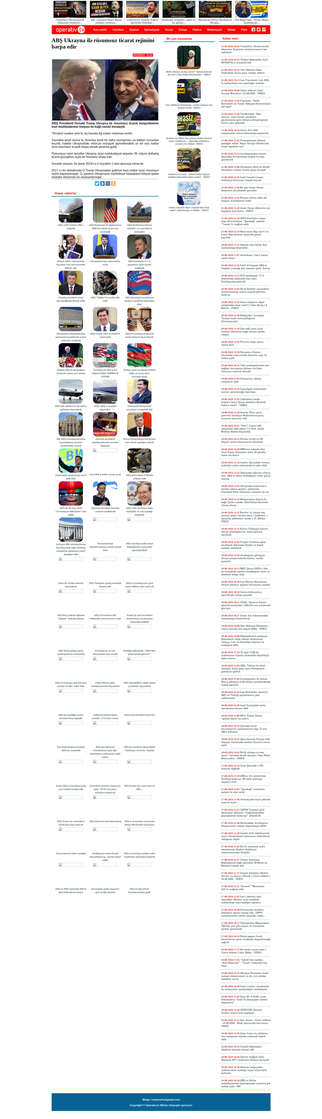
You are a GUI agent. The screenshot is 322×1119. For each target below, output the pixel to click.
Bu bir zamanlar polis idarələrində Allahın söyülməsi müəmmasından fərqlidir (243, 849)
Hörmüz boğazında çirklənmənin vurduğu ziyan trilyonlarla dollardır (244, 1070)
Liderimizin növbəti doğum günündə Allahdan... (142, 21)
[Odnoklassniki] (113, 183)
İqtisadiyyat (151, 29)
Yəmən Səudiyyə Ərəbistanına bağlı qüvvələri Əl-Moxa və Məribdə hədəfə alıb (244, 862)
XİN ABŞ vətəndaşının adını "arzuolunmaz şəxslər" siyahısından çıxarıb (70, 442)
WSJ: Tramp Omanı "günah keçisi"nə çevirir (241, 717)
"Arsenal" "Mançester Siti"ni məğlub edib (242, 888)
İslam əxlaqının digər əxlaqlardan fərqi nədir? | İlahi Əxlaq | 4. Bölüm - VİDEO (189, 209)
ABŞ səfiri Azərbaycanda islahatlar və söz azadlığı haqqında (139, 511)
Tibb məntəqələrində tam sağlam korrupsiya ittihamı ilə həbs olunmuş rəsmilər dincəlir (245, 368)
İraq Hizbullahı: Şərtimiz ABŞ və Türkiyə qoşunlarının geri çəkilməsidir (244, 695)
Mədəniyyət (214, 29)
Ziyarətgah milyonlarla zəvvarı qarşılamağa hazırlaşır (243, 390)
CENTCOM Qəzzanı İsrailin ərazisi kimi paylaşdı (241, 1011)
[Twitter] (97, 183)
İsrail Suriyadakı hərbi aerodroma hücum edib (243, 707)
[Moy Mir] (108, 183)
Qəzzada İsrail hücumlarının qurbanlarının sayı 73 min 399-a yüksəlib (244, 729)
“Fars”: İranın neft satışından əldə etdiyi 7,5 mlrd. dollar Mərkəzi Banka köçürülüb (242, 428)
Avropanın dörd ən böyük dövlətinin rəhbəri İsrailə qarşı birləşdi (245, 168)
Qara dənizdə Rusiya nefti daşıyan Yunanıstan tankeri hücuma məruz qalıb (245, 742)
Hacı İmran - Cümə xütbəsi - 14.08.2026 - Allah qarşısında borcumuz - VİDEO (246, 1023)
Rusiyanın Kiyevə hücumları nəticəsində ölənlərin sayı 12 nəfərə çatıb (244, 355)
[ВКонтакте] (102, 183)
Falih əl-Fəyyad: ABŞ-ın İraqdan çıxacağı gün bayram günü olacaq (245, 267)
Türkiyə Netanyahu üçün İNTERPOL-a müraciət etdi (244, 61)
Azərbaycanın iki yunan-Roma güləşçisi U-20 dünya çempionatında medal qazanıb (246, 681)
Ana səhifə (100, 29)
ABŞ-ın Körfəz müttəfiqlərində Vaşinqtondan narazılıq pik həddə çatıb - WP (245, 1083)
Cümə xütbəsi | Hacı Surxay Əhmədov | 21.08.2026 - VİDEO (243, 92)
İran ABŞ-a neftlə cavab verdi (105, 474)
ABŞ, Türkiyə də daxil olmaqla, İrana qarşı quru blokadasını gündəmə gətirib (243, 668)
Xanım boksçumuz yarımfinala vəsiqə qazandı (241, 593)
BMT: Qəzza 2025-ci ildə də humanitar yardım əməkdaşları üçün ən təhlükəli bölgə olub (245, 571)
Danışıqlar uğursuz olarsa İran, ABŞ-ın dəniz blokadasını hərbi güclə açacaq (245, 475)
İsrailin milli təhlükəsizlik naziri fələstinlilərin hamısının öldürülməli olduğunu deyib (245, 836)
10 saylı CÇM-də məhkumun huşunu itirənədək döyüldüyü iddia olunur (245, 655)
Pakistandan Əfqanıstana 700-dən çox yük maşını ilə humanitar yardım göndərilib (245, 926)
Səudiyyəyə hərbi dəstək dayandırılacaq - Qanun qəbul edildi (105, 857)
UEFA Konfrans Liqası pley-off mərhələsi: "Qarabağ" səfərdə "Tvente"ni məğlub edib (243, 221)
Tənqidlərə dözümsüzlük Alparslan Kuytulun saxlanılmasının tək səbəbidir (245, 49)
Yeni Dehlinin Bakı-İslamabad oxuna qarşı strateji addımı (243, 71)
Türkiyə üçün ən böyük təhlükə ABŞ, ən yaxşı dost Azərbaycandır (139, 373)
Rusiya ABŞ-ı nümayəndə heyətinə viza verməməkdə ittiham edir (70, 264)
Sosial (169, 29)
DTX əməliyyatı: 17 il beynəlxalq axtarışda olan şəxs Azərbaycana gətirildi (242, 278)
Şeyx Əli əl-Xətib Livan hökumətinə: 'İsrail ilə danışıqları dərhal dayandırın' (244, 999)
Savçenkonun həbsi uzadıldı (71, 853)
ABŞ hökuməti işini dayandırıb (105, 821)
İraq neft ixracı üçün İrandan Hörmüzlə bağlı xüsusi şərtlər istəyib (243, 331)
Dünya (183, 29)
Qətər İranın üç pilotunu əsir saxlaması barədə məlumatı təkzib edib (244, 1036)
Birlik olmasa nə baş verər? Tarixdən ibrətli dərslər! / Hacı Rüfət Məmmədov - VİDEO (189, 73)
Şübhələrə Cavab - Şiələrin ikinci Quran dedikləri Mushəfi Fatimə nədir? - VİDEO (189, 175)
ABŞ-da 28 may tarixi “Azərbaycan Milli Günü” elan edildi (70, 511)
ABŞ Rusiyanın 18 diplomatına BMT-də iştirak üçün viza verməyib (105, 228)
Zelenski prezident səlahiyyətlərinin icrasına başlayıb (105, 442)
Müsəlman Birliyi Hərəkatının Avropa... (215, 21)
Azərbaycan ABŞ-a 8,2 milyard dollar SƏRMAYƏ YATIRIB (105, 373)
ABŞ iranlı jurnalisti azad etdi (139, 715)
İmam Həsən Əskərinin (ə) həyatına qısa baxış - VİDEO (245, 209)
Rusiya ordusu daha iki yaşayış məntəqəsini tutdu (244, 199)
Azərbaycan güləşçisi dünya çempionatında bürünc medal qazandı (243, 558)
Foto (244, 29)
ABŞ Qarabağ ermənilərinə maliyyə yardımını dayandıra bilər (139, 301)
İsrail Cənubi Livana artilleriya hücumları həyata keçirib (242, 179)
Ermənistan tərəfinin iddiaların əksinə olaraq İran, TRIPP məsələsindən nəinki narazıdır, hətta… (243, 912)
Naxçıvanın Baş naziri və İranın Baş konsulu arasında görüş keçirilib (244, 234)
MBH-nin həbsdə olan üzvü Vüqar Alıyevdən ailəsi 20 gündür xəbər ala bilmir (243, 452)
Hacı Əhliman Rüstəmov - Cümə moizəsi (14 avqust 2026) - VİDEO (189, 106)
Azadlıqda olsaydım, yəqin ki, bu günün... (179, 21)
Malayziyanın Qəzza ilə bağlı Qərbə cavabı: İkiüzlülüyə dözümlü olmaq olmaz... (244, 502)
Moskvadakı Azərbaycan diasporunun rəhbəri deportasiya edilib (244, 824)
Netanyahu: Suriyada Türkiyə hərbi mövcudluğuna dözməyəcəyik (242, 318)
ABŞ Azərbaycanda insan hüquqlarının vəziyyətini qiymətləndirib (139, 547)
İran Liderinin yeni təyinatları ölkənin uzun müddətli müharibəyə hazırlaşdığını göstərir (241, 899)
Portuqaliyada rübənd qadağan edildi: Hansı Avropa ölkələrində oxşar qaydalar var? (245, 143)
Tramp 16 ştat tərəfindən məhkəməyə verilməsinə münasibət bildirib (139, 618)
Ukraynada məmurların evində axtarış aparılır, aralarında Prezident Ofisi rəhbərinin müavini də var (245, 489)
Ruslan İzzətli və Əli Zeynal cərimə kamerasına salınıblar (242, 440)
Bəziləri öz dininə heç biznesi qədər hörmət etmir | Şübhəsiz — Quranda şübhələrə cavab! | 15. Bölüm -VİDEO (189, 141)
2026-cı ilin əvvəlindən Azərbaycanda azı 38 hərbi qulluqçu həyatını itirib (243, 779)
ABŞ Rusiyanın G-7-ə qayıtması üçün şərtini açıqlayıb (139, 264)
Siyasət (134, 29)
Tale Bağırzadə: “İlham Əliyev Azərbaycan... (252, 21)
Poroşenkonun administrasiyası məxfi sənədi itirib (105, 547)
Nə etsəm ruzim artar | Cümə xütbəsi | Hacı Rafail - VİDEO (243, 951)
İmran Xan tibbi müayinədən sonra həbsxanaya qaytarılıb (245, 132)
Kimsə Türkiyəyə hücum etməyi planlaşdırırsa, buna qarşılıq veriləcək (244, 531)
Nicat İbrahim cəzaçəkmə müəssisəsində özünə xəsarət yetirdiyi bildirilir (245, 291)
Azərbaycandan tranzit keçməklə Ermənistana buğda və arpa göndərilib (243, 156)
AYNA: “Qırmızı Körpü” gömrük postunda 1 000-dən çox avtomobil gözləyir (246, 605)
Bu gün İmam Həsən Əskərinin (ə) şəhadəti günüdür (242, 189)
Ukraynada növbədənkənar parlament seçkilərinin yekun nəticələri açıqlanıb (71, 337)
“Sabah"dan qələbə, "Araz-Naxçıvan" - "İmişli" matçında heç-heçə (244, 962)
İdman (232, 29)
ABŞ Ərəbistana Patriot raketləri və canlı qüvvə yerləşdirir (139, 228)
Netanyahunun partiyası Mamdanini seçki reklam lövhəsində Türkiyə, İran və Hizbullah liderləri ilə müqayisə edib (244, 640)
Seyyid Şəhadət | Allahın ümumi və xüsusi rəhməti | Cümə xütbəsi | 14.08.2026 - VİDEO (245, 876)
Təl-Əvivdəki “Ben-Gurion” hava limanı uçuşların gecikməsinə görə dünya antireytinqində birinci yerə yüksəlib (244, 118)
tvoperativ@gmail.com (165, 1099)
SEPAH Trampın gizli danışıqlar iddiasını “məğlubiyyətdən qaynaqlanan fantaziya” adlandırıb (242, 812)
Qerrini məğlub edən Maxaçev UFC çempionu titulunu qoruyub (245, 1058)
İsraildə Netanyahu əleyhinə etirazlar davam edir (241, 1048)
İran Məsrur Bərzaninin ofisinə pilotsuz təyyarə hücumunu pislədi (245, 583)
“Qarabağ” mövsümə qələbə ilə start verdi (243, 791)
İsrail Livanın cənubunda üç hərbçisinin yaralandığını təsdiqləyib (245, 988)
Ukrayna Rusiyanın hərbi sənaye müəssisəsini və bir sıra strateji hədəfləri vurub (245, 976)
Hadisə (196, 29)
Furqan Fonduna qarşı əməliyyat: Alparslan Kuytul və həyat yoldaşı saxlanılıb (243, 545)
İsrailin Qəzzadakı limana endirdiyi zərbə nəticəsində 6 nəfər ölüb (245, 464)
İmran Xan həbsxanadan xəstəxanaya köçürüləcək (244, 617)
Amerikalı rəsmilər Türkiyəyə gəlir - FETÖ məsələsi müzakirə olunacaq (105, 789)
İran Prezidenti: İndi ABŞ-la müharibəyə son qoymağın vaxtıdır (245, 82)
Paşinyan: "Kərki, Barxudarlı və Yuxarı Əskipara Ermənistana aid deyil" (246, 103)
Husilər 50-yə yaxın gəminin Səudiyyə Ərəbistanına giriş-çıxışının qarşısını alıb (242, 415)
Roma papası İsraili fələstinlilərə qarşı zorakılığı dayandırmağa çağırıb (246, 939)
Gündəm (118, 29)
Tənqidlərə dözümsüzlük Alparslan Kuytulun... (70, 21)
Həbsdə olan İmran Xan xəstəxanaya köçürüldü (244, 246)
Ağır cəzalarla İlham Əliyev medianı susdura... (106, 21)
